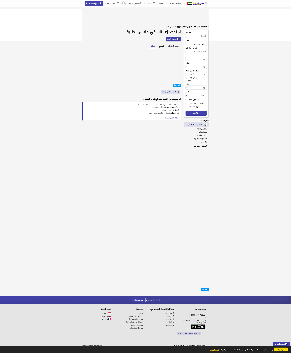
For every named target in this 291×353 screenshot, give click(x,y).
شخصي (161, 46)
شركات (171, 3)
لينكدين (169, 325)
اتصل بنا (202, 346)
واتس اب (169, 313)
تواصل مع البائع (192, 78)
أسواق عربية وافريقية (134, 322)
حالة (187, 56)
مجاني (189, 80)
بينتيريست (169, 319)
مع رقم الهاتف (194, 107)
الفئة (187, 40)
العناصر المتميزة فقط (196, 103)
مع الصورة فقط (194, 100)
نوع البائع (189, 92)
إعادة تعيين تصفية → (170, 117)
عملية (188, 63)
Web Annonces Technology (92, 346)
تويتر (170, 322)
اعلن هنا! (204, 289)
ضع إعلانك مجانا (92, 3)
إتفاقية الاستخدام (136, 316)
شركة (153, 46)
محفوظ (160, 3)
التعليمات (197, 333)
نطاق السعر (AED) (192, 71)
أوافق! (280, 349)
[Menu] (206, 3)
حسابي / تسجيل (110, 3)
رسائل (150, 3)
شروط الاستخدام (136, 328)
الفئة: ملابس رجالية (169, 91)
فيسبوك (169, 316)
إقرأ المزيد (214, 349)
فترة (187, 84)
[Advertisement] (194, 184)
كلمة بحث (189, 33)
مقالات (178, 3)
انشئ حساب (139, 300)
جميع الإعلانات (173, 46)
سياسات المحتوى (136, 325)
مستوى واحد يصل (199, 146)
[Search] (145, 3)
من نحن (140, 313)
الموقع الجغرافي (133, 3)
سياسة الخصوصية (136, 319)
